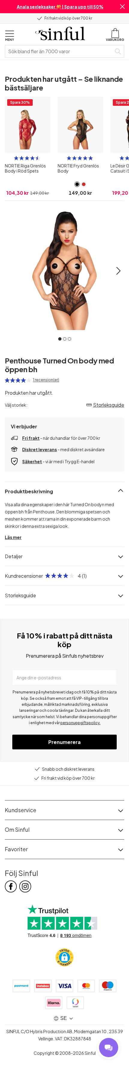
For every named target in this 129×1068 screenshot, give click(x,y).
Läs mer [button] (13, 537)
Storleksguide (20, 595)
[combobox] (59, 51)
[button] (122, 6)
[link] (77, 184)
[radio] (16, 158)
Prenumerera (64, 742)
